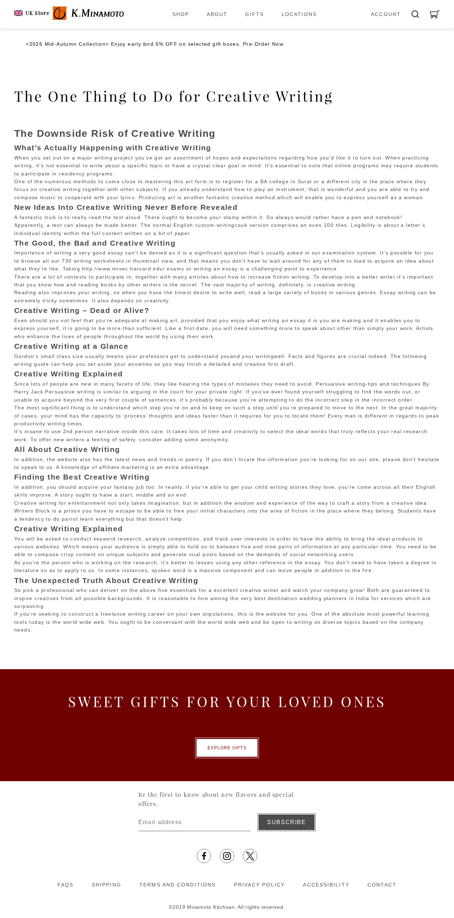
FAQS (65, 885)
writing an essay (284, 320)
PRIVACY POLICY (259, 885)
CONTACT (382, 885)
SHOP (180, 14)
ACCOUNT (386, 14)
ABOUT (217, 14)
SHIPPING (106, 885)
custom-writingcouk (221, 225)
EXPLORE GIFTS (227, 747)
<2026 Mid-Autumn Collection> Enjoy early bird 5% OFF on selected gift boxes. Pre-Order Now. (155, 44)
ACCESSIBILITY (326, 885)
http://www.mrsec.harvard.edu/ (123, 269)
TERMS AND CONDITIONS (177, 885)
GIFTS (254, 14)
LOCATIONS (299, 14)
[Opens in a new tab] (204, 856)
